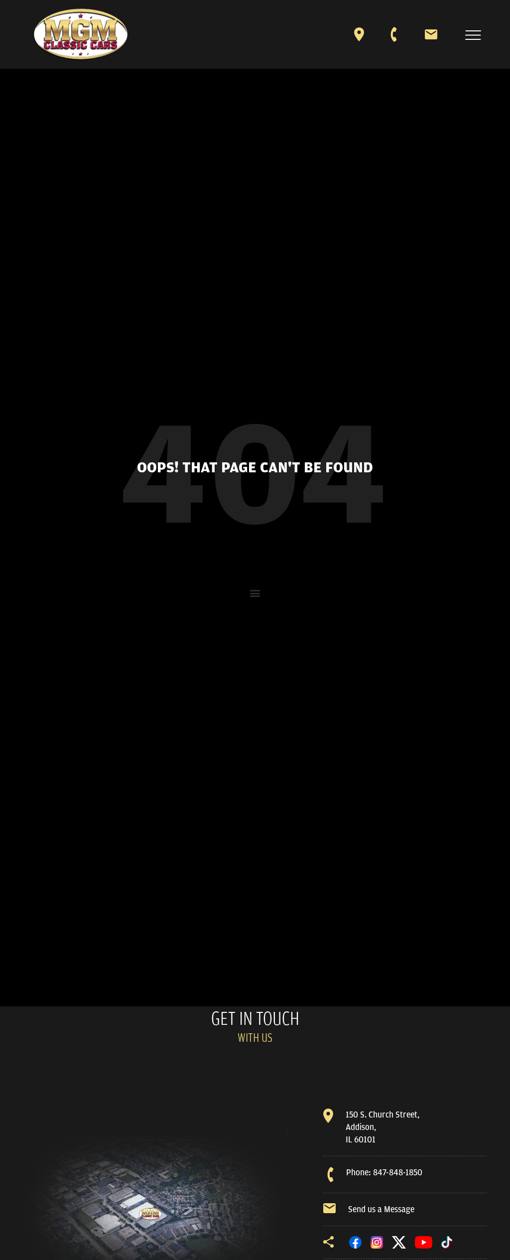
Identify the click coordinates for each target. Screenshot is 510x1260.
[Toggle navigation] (473, 35)
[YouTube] (424, 1242)
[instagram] (377, 1242)
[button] (255, 593)
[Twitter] (399, 1242)
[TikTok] (446, 1242)
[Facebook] (355, 1242)
